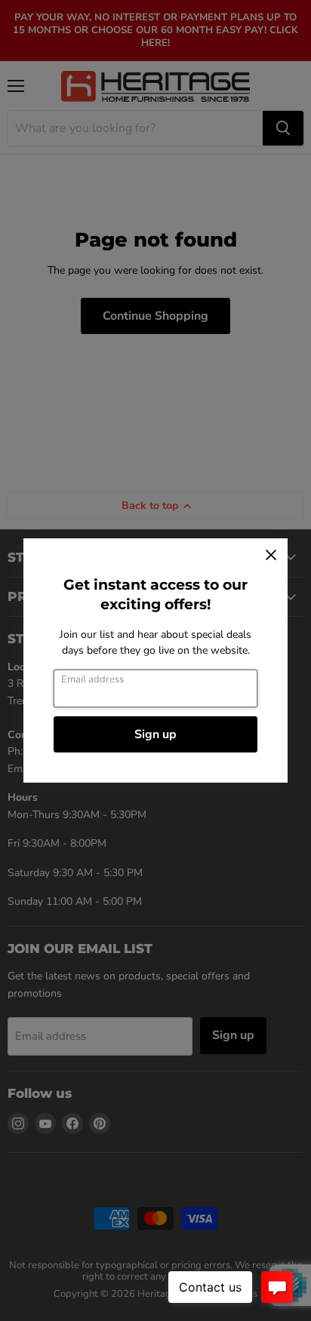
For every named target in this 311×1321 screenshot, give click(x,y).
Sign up (155, 734)
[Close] (271, 555)
